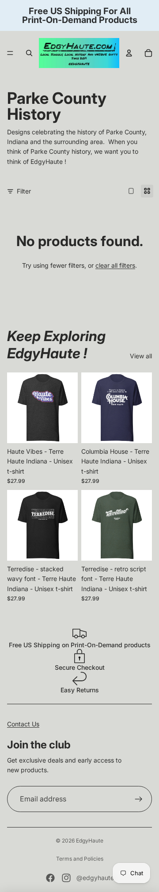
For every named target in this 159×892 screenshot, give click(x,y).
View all (141, 356)
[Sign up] (138, 799)
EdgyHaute (89, 840)
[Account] (129, 53)
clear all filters (115, 265)
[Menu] (10, 53)
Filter (24, 191)
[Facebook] (50, 878)
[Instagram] (66, 878)
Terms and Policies (79, 858)
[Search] (29, 53)
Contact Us (23, 724)
